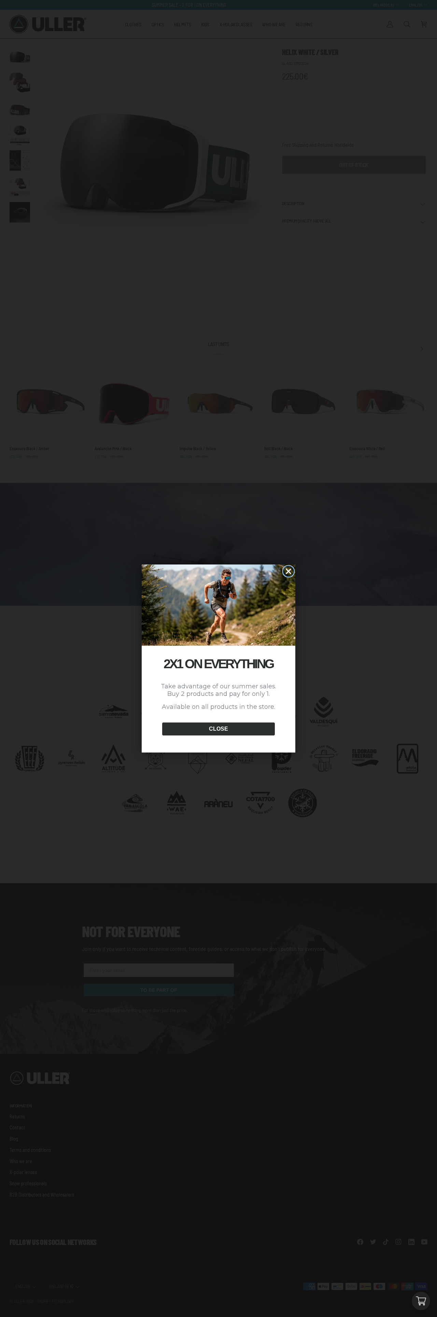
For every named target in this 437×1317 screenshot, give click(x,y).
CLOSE (218, 729)
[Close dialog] (288, 571)
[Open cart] (421, 1301)
